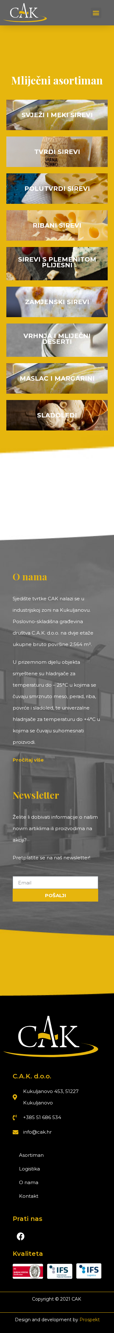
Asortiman (31, 1155)
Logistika (29, 1169)
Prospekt (89, 1320)
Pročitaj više (28, 760)
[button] (96, 13)
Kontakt (28, 1196)
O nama (28, 1182)
